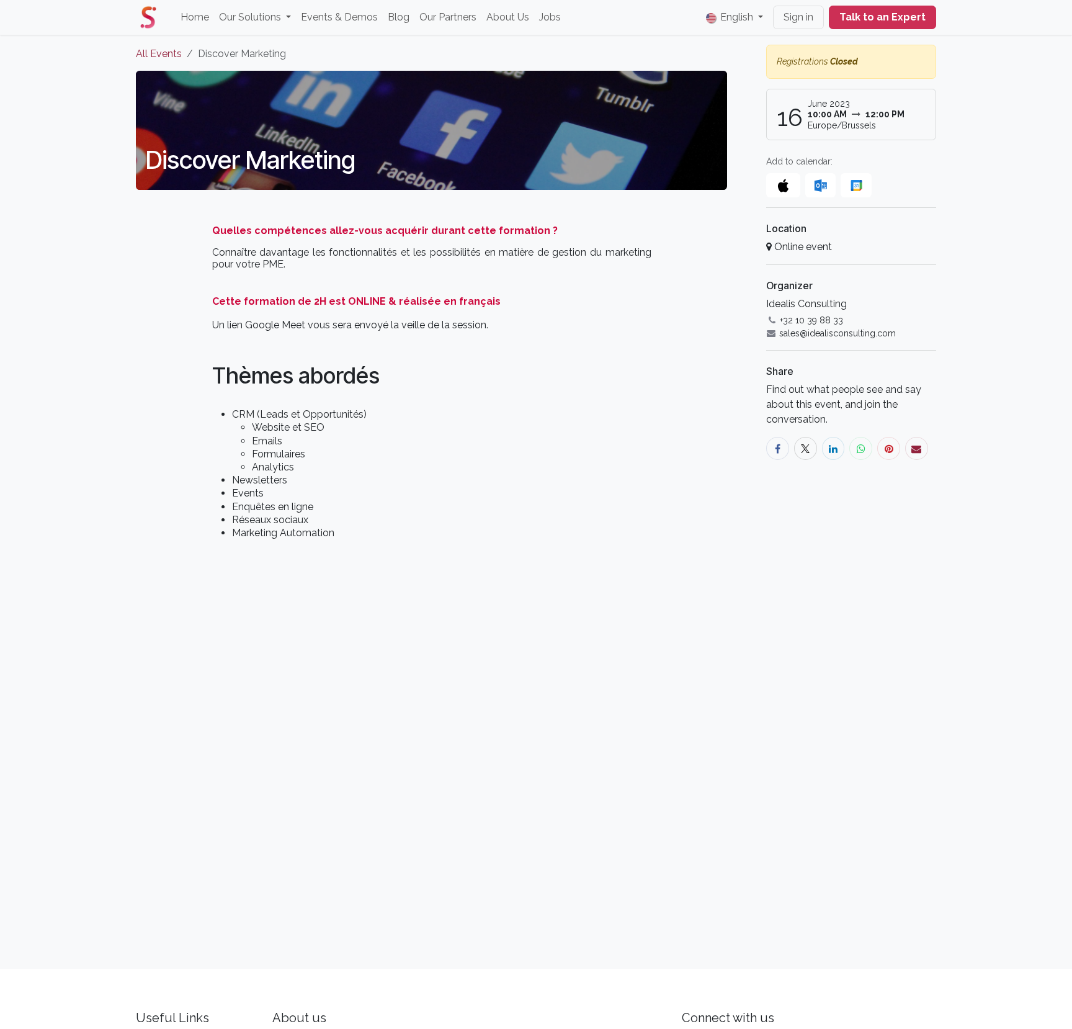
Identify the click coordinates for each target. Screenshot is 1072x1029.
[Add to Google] (856, 185)
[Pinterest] (888, 448)
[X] (805, 448)
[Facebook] (777, 448)
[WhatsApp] (860, 448)
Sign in (798, 17)
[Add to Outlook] (820, 185)
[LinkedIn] (833, 448)
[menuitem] (195, 17)
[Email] (916, 448)
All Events (159, 54)
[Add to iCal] (783, 185)
